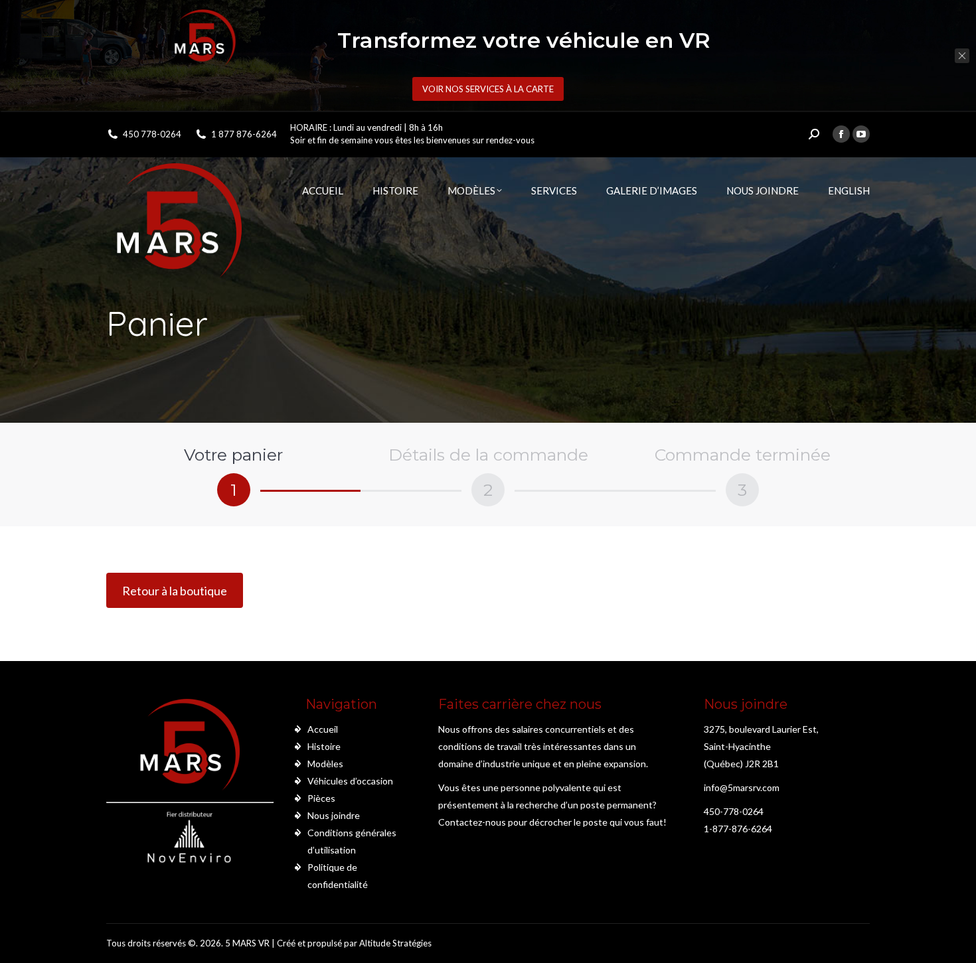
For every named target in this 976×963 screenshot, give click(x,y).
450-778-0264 (734, 811)
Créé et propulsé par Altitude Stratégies (354, 943)
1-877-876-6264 (738, 828)
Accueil (322, 729)
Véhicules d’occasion (350, 780)
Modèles (325, 763)
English (849, 190)
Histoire (324, 746)
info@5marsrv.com (741, 787)
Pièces (321, 798)
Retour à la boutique (174, 590)
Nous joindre (333, 815)
